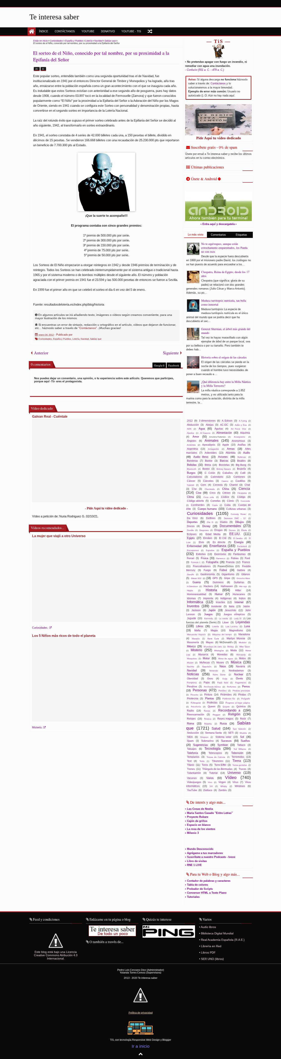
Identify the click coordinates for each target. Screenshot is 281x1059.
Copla (215, 505)
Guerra (197, 582)
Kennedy (208, 618)
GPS (215, 578)
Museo (220, 662)
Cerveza (218, 484)
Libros (199, 626)
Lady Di (237, 618)
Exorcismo (220, 554)
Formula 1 (195, 562)
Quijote (226, 707)
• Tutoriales (192, 896)
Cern (203, 484)
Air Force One (238, 429)
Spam (190, 740)
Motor (206, 658)
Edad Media (213, 534)
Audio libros (200, 456)
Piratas (242, 694)
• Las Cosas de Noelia (199, 808)
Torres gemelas (239, 765)
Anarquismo (239, 437)
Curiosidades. (40, 627)
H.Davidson (192, 586)
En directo (219, 542)
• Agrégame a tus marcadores (204, 853)
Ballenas (242, 457)
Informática (195, 602)
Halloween (227, 586)
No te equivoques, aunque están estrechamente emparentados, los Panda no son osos (224, 248)
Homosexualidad (196, 594)
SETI (230, 732)
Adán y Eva (241, 425)
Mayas (209, 642)
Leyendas (243, 622)
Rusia (223, 723)
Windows (240, 786)
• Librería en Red (210, 946)
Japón (212, 610)
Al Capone (205, 433)
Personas (200, 690)
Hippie (190, 590)
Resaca (207, 719)
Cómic (230, 500)
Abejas (210, 424)
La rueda (223, 618)
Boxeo (206, 468)
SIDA (190, 737)
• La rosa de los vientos (200, 829)
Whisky (223, 786)
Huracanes (239, 594)
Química (241, 706)
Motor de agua (225, 658)
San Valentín (239, 729)
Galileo (241, 570)
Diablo (224, 522)
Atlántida (231, 452)
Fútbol (223, 570)
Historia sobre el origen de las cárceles (224, 357)
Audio (246, 452)
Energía (238, 542)
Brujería (241, 468)
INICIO (32, 31)
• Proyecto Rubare (196, 816)
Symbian (222, 744)
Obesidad (192, 678)
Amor (196, 436)
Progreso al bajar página (237, 703)
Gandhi (190, 574)
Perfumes (231, 687)
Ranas (207, 711)
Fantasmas (239, 554)
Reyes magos (225, 718)
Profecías (212, 702)
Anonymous (238, 440)
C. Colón (210, 473)
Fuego (207, 570)
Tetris (202, 761)
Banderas (192, 460)
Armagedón (213, 449)
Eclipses (191, 534)
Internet (239, 602)
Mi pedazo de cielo (213, 646)
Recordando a (229, 710)
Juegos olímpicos (234, 614)
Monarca (203, 654)
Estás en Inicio (40, 40)
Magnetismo (236, 630)
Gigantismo (228, 574)
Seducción (193, 732)
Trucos (242, 769)
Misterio (196, 650)
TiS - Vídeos (245, 3)
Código (241, 497)
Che (194, 489)
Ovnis (239, 678)
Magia (214, 630)
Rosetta (208, 724)
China (225, 488)
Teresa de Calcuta (216, 757)
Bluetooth (191, 469)
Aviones (223, 456)
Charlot (233, 484)
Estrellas (201, 554)
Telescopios (215, 753)
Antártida (191, 445)
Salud (216, 728)
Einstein (207, 538)
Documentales (230, 526)
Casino (225, 481)
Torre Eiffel (220, 765)
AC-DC (224, 424)
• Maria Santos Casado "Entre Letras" (209, 813)
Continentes (197, 505)
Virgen (222, 782)
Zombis (222, 790)
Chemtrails (210, 489)
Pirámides (226, 694)
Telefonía (192, 752)
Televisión (237, 752)
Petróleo (222, 690)
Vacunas (192, 778)
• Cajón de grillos (196, 821)
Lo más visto (195, 234)
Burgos (191, 472)
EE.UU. (234, 534)
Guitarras (239, 582)
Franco (246, 562)
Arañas (242, 444)
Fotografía (212, 562)
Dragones (204, 530)
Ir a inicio (141, 1046)
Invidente (216, 606)
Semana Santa (213, 732)
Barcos (224, 460)
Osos (210, 678)
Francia (230, 562)
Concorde (245, 501)
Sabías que (95, 339)
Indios (242, 598)
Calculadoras (194, 476)
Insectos (220, 602)
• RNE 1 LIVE (193, 865)
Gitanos (245, 574)
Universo (234, 772)
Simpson (204, 737)
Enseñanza (217, 546)
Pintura (208, 694)
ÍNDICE (43, 31)
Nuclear (238, 674)
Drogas (218, 530)
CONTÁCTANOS (65, 31)
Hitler (238, 590)
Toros (205, 765)
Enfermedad (194, 546)
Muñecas (205, 662)
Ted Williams (239, 749)
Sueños (245, 740)
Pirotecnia (192, 698)
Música (236, 662)
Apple (225, 444)
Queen (211, 706)
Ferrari (190, 558)
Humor (219, 594)
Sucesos (226, 740)
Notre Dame (219, 674)
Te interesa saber (54, 17)
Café (243, 473)
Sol (242, 736)
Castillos (240, 481)
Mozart (190, 663)
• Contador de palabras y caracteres (207, 880)
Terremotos (238, 756)
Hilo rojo (243, 586)
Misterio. (37, 727)
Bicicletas (224, 464)
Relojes (191, 718)
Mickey (230, 646)
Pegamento (240, 682)
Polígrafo (245, 699)
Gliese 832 (196, 578)
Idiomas (191, 598)
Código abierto (195, 500)
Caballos (228, 473)
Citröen (226, 492)
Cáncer (191, 481)
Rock (243, 718)
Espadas (210, 550)
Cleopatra (242, 493)
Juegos (208, 614)
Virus (235, 782)
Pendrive (192, 686)
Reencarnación (195, 714)
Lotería (75, 339)
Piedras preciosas (241, 690)
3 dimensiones (207, 420)
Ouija (224, 679)
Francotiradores (202, 566)
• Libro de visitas (196, 861)
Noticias (193, 674)
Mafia (197, 630)
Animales (211, 440)
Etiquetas (241, 234)
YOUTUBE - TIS (131, 31)
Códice (225, 497)
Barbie (208, 460)
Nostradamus (236, 670)
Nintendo (213, 671)
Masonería (193, 642)
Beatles (241, 460)
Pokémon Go (228, 699)
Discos (191, 526)
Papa (207, 682)
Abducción (193, 424)
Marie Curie (213, 638)
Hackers (208, 586)
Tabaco (241, 745)
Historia (211, 590)
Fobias (235, 558)
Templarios (193, 756)
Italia (231, 606)
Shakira (243, 733)
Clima (190, 496)
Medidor (242, 642)
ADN (189, 429)
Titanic (190, 765)
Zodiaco (207, 790)
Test (189, 761)
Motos (242, 658)
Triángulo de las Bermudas (217, 769)
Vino (210, 782)
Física (204, 558)
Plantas (209, 698)
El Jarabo (238, 538)
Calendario (217, 476)
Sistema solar (223, 737)
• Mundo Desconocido (199, 848)
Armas (231, 448)
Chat (247, 484)
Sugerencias (200, 744)
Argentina (192, 448)
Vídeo (231, 777)
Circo (213, 492)
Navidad (85, 339)
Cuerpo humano (207, 508)
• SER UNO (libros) (211, 959)
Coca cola (208, 497)
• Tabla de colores (196, 884)
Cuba (227, 505)
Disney (206, 526)
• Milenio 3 (192, 832)
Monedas (222, 654)
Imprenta (208, 598)
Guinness (218, 582)
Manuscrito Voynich (196, 634)
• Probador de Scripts (199, 888)
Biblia (208, 464)
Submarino (207, 740)
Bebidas (192, 464)
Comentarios (218, 234)
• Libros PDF (207, 952)
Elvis (201, 542)
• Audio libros (207, 927)
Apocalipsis (208, 444)
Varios (210, 778)
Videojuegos (194, 782)
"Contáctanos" (87, 328)
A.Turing (243, 421)
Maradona (244, 634)
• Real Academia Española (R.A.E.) (222, 939)
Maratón (196, 638)
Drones (232, 530)
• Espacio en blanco (198, 824)
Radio (190, 710)
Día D (210, 522)
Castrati (190, 485)
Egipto (191, 538)
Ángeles (191, 440)
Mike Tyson (244, 646)
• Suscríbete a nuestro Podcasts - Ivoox (210, 857)
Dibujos (239, 522)
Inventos (193, 606)
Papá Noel (222, 682)
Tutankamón (194, 773)
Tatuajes (191, 748)
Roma (190, 723)
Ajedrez (190, 433)
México (191, 646)
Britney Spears (224, 469)
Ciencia (244, 488)
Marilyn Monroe (236, 638)
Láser (225, 622)
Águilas (219, 428)
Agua (202, 428)
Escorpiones (193, 550)
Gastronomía (207, 574)
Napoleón (206, 666)
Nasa (222, 666)
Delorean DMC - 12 (235, 518)
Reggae (216, 715)
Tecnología (212, 748)
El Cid (222, 538)
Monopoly (241, 654)
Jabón (246, 606)
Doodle (190, 530)
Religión (234, 714)
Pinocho (194, 695)
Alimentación (224, 432)
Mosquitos (192, 658)
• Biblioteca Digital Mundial (216, 933)
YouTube (192, 790)
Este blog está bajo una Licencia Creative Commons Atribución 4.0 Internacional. (56, 955)
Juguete (191, 618)
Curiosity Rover (238, 514)
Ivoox (239, 3)
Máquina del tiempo (222, 634)
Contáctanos (218, 83)
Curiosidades (45, 339)
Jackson (196, 610)
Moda (233, 650)
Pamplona (192, 682)
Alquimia (245, 432)
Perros (246, 686)
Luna (247, 626)
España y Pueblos (62, 339)
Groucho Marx (243, 578)
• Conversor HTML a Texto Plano (205, 892)
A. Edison (227, 420)
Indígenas (225, 598)
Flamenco (220, 558)
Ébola (244, 530)
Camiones (239, 476)
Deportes (192, 522)
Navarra (240, 666)
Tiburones (217, 761)
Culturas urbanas (236, 508)
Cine (198, 492)
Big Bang (241, 464)
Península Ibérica (212, 687)
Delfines (210, 518)
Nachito (190, 666)
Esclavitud (242, 546)
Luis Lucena (231, 626)
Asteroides (211, 452)
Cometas (215, 500)
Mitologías (219, 650)
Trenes (191, 769)
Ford (247, 558)
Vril (211, 786)
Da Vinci (192, 518)
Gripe (227, 578)
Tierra (236, 760)
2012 (190, 420)
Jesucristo (230, 610)
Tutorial (213, 773)
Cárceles (208, 481)
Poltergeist (196, 703)
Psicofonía (196, 707)
